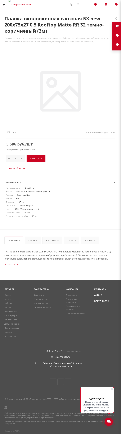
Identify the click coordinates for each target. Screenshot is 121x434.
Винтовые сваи (11, 319)
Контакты (100, 289)
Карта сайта (101, 301)
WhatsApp (68, 382)
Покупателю (41, 289)
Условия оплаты (41, 299)
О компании (71, 295)
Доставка (90, 240)
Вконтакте (53, 382)
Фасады (7, 299)
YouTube (60, 382)
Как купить (52, 240)
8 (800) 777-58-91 (53, 351)
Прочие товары (11, 328)
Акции (98, 295)
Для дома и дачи (11, 323)
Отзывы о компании (75, 313)
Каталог (9, 289)
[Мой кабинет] (85, 4)
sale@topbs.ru (62, 356)
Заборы (8, 303)
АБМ (17, 431)
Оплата (72, 240)
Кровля (7, 295)
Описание (14, 240)
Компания (72, 289)
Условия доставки (42, 303)
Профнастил (10, 336)
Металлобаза (10, 311)
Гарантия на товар (42, 307)
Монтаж (8, 332)
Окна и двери (10, 315)
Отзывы (32, 240)
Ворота (7, 307)
